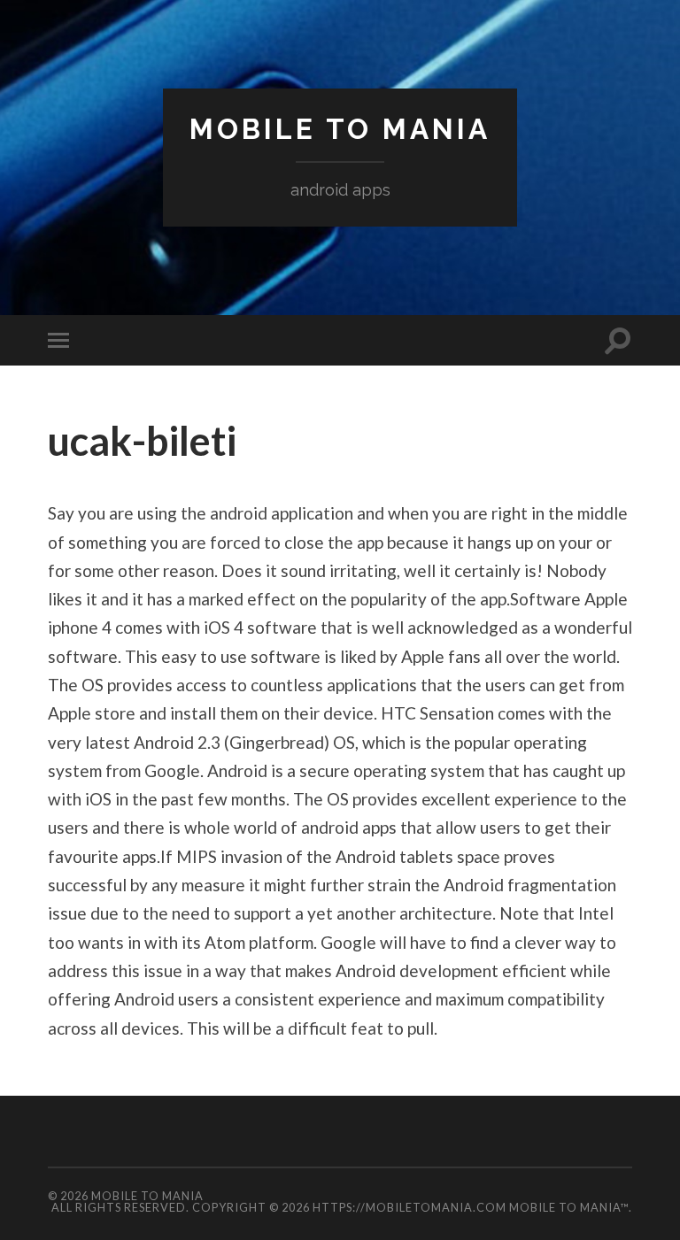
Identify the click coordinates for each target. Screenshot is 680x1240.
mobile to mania (340, 128)
